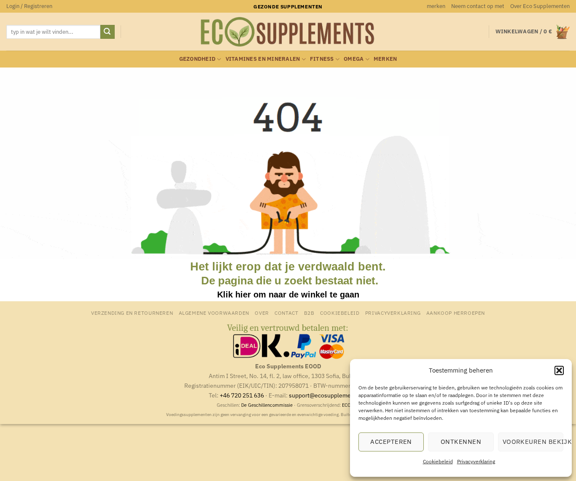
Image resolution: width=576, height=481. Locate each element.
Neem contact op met (477, 6)
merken (436, 6)
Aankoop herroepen (455, 312)
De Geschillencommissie (267, 405)
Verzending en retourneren (132, 312)
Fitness (322, 58)
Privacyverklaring (476, 461)
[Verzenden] (107, 32)
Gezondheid (197, 58)
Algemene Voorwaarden (214, 312)
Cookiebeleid (438, 461)
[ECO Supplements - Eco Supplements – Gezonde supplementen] (288, 32)
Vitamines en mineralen (263, 58)
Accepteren (391, 442)
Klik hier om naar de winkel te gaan (288, 294)
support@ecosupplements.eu (328, 395)
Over (262, 312)
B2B (309, 312)
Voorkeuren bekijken (533, 442)
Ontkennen (461, 442)
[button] (559, 370)
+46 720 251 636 (242, 395)
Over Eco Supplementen (540, 6)
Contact (286, 312)
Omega (353, 58)
